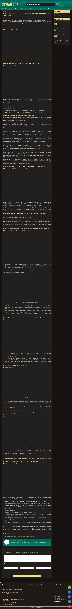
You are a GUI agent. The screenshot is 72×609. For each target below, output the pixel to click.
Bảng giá (17, 8)
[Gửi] (53, 4)
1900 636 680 (9, 604)
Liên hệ (55, 8)
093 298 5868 (15, 604)
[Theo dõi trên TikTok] (57, 599)
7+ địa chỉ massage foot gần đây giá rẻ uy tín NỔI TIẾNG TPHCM (62, 41)
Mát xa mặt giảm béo (9, 106)
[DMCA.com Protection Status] (57, 601)
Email (37, 566)
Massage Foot (24, 8)
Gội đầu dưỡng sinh (33, 8)
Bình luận (6, 554)
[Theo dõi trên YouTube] (65, 599)
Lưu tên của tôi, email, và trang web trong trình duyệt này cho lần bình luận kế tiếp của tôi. (22, 563)
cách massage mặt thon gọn (11, 20)
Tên (5, 566)
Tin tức (49, 8)
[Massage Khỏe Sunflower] (13, 5)
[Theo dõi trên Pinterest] (63, 599)
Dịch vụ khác (42, 8)
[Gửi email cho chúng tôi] (59, 599)
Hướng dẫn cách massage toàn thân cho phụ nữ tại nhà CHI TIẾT (62, 35)
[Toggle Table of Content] (48, 27)
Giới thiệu (11, 8)
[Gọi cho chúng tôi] (61, 599)
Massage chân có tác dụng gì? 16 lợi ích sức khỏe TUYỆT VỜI (62, 24)
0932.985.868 (61, 5)
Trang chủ (4, 8)
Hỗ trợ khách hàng (65, 1)
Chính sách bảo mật (41, 587)
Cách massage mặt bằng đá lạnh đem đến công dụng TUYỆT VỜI (21, 410)
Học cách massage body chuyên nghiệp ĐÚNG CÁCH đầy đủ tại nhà (19, 536)
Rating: (27, 571)
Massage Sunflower (39, 607)
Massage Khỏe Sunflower (15, 117)
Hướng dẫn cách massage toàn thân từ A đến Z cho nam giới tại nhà (62, 29)
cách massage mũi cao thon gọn (16, 312)
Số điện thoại (22, 566)
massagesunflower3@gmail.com (11, 602)
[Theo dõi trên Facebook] (55, 599)
